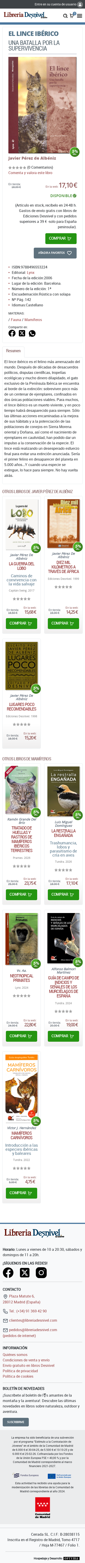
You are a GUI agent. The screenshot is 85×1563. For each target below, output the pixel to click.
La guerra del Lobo (21, 566)
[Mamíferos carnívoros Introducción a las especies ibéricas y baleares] (21, 1088)
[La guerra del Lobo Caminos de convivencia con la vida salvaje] (21, 524)
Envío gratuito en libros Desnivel (28, 1365)
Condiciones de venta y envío (26, 1360)
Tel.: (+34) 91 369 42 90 (27, 1311)
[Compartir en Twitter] (22, 333)
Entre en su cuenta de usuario (56, 4)
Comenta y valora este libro (30, 172)
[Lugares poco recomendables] (21, 666)
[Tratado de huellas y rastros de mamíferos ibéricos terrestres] (21, 790)
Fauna (16, 319)
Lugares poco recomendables (21, 706)
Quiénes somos (15, 1354)
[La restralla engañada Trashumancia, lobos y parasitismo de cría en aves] (63, 791)
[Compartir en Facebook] (12, 333)
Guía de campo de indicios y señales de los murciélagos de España (63, 987)
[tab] (13, 352)
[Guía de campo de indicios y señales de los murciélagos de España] (63, 938)
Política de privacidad (20, 1370)
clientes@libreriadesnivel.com (32, 1320)
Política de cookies (18, 1376)
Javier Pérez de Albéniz (32, 158)
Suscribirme (15, 1422)
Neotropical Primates (21, 978)
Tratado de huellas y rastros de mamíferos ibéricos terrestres (21, 839)
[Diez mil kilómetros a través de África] (63, 523)
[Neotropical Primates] (21, 939)
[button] (65, 15)
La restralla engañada (63, 833)
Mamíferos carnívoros (21, 1135)
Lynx (30, 272)
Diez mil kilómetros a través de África (63, 567)
